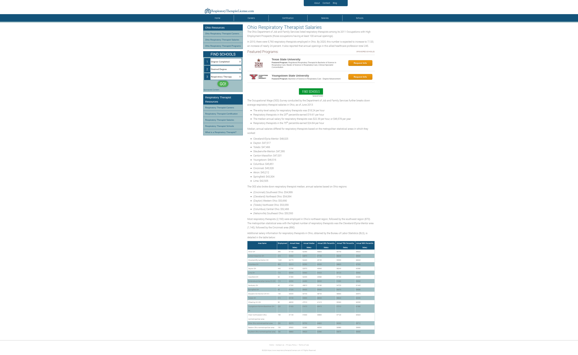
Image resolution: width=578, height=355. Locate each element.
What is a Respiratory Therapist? (220, 132)
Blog (335, 3)
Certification (288, 18)
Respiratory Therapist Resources (218, 99)
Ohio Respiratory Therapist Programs (223, 46)
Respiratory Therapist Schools (219, 126)
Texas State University (286, 59)
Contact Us (280, 345)
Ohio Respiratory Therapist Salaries (222, 40)
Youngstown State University (290, 75)
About (317, 3)
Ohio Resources (215, 27)
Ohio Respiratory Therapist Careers (222, 33)
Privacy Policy (291, 345)
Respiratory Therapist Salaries (219, 120)
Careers (251, 18)
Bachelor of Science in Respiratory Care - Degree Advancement (314, 79)
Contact (326, 3)
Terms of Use (304, 345)
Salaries (325, 18)
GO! (223, 83)
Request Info (360, 63)
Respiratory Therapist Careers (219, 107)
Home (217, 18)
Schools (359, 18)
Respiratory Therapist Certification (221, 114)
